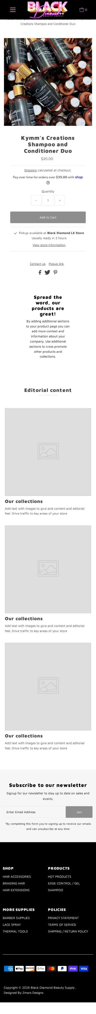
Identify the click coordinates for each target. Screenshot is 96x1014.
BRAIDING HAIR (14, 883)
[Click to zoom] (84, 45)
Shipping (30, 170)
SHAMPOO (55, 890)
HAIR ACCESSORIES (17, 876)
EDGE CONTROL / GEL (64, 883)
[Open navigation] (13, 10)
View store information (49, 245)
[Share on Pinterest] (55, 273)
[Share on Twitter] (48, 273)
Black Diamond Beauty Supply (53, 987)
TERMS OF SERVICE (62, 924)
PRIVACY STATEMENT (63, 918)
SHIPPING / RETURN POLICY (68, 931)
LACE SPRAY (12, 924)
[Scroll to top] (86, 1004)
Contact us (37, 264)
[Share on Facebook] (40, 273)
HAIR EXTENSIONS (16, 890)
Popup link (56, 264)
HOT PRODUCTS (59, 876)
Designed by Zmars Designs (23, 992)
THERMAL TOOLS (15, 931)
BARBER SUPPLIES (16, 918)
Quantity (48, 191)
